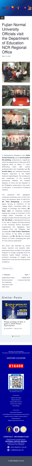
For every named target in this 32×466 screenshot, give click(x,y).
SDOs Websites (16, 406)
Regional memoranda (16, 397)
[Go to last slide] (4, 318)
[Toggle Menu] (2, 18)
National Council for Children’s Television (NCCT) (16, 416)
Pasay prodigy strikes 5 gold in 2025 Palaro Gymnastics (14, 323)
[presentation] (16, 309)
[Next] (27, 318)
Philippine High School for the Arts (16, 420)
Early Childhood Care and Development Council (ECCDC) (16, 414)
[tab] (12, 336)
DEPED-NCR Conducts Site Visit (24, 277)
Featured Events (7, 268)
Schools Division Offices (16, 403)
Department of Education (16, 412)
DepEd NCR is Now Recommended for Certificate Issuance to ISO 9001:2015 (8, 281)
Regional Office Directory (16, 401)
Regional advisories (16, 400)
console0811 (9, 328)
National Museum (16, 418)
